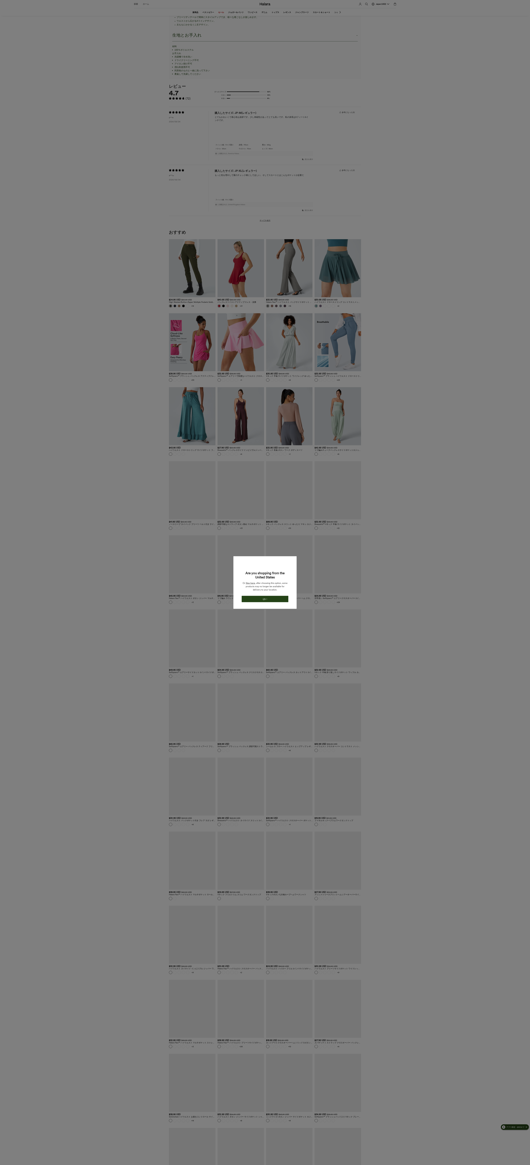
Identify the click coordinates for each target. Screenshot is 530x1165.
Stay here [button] (250, 583)
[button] (265, 565)
